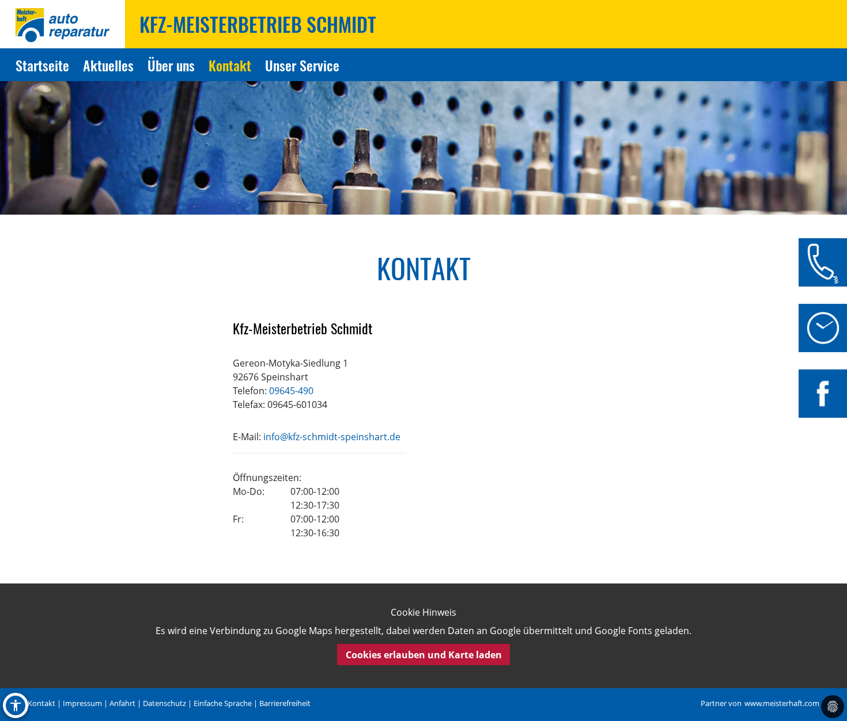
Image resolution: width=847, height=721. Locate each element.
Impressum (82, 703)
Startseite (42, 65)
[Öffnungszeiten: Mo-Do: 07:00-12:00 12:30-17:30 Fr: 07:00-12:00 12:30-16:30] (823, 328)
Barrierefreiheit (285, 703)
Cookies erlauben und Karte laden (424, 654)
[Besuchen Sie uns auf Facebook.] (823, 393)
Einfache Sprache (223, 703)
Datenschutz (164, 703)
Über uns (171, 65)
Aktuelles (108, 65)
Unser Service (302, 65)
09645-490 (291, 390)
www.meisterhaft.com (781, 703)
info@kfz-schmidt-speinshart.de (331, 436)
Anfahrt (122, 703)
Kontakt (230, 65)
